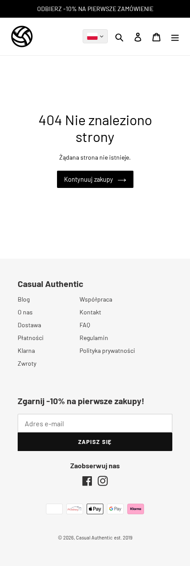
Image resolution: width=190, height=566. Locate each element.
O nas (25, 312)
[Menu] (175, 36)
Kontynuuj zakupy (88, 179)
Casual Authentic (94, 537)
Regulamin (94, 337)
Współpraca (96, 299)
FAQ (85, 325)
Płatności (31, 337)
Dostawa (29, 325)
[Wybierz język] (95, 36)
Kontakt (90, 312)
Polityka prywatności (107, 350)
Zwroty (27, 363)
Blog (24, 299)
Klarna (26, 350)
